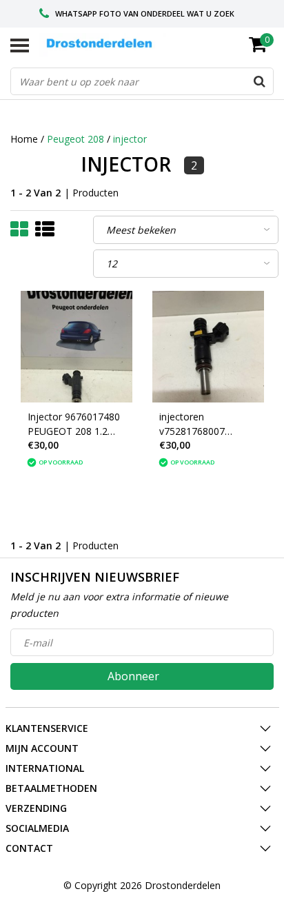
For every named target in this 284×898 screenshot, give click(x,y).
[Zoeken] (259, 81)
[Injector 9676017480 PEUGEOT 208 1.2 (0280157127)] (76, 346)
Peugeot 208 (75, 138)
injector (130, 138)
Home (24, 138)
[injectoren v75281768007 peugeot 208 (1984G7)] (208, 346)
